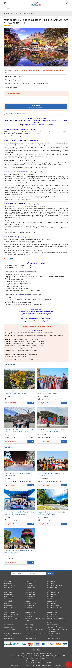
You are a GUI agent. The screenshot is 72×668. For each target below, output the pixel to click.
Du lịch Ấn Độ (8, 583)
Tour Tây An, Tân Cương (54, 633)
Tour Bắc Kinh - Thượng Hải (11, 619)
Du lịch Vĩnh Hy (51, 614)
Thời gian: (8, 76)
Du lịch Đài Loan (30, 592)
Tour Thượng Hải (9, 638)
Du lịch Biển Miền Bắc (10, 585)
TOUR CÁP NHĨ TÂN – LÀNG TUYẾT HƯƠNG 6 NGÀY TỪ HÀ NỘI (18, 474)
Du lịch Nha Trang (30, 603)
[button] (66, 8)
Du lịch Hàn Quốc (16, 13)
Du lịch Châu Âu (30, 588)
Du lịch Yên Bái (29, 616)
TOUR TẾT (50, 636)
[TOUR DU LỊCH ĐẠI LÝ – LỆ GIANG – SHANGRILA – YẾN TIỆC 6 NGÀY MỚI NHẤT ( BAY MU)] (19, 417)
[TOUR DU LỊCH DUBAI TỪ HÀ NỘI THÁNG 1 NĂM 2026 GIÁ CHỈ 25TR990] (19, 538)
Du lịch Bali (50, 583)
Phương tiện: (9, 80)
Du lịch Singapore (30, 610)
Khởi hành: (8, 83)
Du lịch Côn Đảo (8, 590)
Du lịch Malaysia (30, 599)
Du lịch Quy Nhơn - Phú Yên (11, 608)
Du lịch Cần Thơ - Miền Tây (54, 585)
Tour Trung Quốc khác (54, 638)
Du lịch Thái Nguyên (53, 612)
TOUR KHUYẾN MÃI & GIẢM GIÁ (55, 627)
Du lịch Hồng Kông (31, 596)
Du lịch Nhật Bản (52, 603)
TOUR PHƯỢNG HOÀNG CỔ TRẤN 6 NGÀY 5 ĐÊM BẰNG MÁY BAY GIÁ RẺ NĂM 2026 (19, 513)
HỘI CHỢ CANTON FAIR (53, 616)
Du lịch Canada (8, 588)
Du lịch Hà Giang (8, 594)
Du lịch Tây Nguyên (9, 612)
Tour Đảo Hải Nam (52, 625)
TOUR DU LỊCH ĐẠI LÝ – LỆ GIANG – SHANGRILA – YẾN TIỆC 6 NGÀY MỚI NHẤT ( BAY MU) (19, 431)
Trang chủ (6, 13)
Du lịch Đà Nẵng (8, 592)
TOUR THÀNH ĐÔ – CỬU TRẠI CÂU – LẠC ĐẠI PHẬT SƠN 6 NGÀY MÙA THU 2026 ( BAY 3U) (51, 431)
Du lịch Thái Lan (30, 612)
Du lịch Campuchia (30, 585)
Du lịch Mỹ (28, 601)
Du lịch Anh (28, 583)
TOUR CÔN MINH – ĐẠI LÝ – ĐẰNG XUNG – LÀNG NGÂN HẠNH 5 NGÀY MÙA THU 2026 (19, 392)
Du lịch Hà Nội (51, 594)
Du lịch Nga (7, 603)
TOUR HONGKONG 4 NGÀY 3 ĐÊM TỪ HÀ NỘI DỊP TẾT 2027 (51, 474)
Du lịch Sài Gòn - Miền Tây (54, 608)
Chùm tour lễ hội (30, 581)
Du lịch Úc (28, 614)
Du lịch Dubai (29, 590)
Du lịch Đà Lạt (51, 590)
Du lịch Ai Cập (51, 581)
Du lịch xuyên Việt (9, 616)
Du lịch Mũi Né (8, 601)
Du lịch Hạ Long (30, 594)
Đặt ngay (36, 106)
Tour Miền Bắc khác (9, 629)
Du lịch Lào (7, 599)
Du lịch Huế (50, 596)
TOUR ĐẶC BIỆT (29, 625)
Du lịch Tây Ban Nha (53, 610)
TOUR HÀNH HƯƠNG (9, 627)
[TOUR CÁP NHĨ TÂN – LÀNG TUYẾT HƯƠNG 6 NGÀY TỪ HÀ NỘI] (19, 461)
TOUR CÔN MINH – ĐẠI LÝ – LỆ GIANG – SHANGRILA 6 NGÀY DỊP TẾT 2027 (50, 392)
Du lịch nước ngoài (28, 13)
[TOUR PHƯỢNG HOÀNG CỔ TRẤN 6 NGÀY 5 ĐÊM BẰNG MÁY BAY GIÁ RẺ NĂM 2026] (19, 499)
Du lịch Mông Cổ (52, 599)
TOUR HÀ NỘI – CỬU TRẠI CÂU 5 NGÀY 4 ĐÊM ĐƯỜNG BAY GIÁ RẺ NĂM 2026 (51, 513)
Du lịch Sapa (7, 610)
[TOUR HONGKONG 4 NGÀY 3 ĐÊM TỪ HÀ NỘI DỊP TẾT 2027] (52, 461)
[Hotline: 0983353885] (68, 664)
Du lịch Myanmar (52, 601)
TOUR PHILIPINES (51, 631)
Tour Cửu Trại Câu (9, 625)
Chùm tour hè (8, 581)
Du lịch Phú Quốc (30, 605)
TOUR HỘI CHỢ (29, 627)
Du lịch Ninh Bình (9, 605)
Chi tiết (30, 402)
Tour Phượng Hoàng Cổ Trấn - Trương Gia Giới (13, 634)
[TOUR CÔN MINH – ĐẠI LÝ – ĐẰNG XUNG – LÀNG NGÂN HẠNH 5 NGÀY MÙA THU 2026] (19, 378)
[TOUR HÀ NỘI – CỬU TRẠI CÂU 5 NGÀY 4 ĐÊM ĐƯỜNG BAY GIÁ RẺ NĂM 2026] (52, 499)
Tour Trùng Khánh (31, 638)
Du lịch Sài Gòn (29, 608)
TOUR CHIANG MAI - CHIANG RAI (55, 619)
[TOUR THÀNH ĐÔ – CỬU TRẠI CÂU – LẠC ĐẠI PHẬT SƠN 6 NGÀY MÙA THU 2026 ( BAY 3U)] (52, 417)
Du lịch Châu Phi (52, 588)
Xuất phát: (8, 87)
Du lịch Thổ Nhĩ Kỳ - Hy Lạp (11, 614)
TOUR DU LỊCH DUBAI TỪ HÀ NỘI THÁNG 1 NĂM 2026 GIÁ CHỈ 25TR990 (19, 552)
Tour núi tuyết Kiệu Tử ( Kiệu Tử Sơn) (57, 629)
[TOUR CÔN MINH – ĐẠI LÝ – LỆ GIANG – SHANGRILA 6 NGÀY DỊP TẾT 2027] (52, 378)
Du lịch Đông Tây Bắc (53, 592)
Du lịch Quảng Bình (53, 605)
